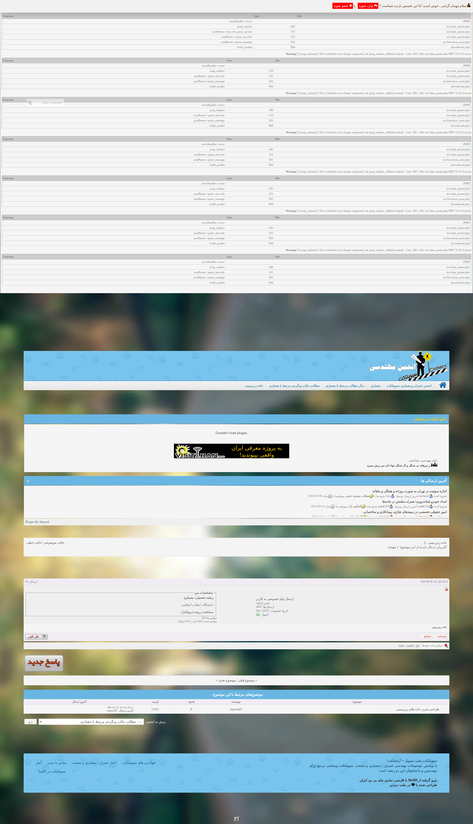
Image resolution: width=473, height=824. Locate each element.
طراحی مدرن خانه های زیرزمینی (417, 709)
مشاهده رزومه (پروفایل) (197, 612)
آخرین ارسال (126, 710)
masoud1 (236, 709)
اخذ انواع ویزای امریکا (432, 516)
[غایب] (446, 590)
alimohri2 (423, 510)
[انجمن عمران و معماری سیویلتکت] (408, 379)
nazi (402, 646)
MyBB (412, 780)
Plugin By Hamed (37, 522)
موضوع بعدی (227, 680)
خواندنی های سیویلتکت (139, 763)
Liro (388, 490)
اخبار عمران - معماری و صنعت (94, 763)
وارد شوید (366, 6)
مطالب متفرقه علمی (357, 490)
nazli (410, 646)
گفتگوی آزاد (354, 500)
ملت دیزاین (397, 785)
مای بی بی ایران (372, 780)
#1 (26, 581)
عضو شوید (341, 6)
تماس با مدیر (57, 763)
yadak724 (423, 500)
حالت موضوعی (54, 542)
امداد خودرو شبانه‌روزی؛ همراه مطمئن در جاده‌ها (414, 496)
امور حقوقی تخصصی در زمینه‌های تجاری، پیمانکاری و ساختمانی (405, 506)
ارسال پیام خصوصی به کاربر (275, 599)
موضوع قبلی (246, 680)
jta (418, 646)
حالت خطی (34, 542)
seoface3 (424, 490)
